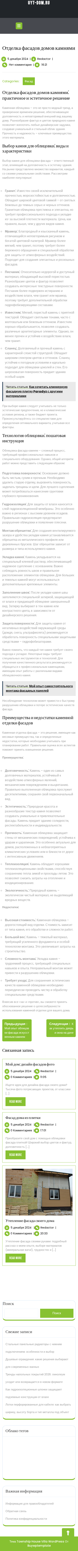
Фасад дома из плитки (23, 1118)
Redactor (44, 59)
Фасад (29, 81)
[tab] (19, 25)
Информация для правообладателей (29, 1504)
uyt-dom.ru (39, 3)
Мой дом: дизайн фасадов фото (30, 1064)
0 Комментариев (21, 1077)
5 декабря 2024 (17, 59)
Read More (17, 1102)
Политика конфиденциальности (26, 1519)
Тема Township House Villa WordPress (36, 1541)
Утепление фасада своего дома (29, 1221)
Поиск (56, 1313)
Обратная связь (16, 1511)
